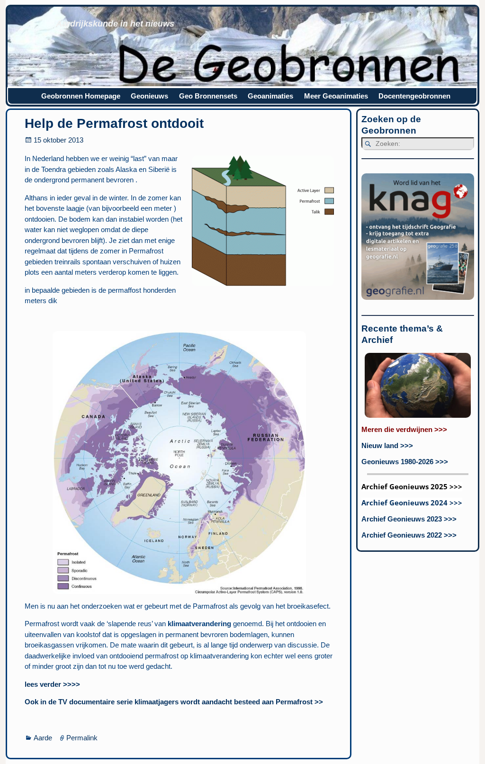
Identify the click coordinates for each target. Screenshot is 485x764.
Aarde (43, 738)
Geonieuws (149, 96)
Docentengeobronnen (414, 96)
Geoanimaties (270, 96)
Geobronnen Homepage (80, 96)
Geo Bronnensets (208, 96)
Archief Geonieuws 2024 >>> (411, 502)
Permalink (82, 738)
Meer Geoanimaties (336, 96)
